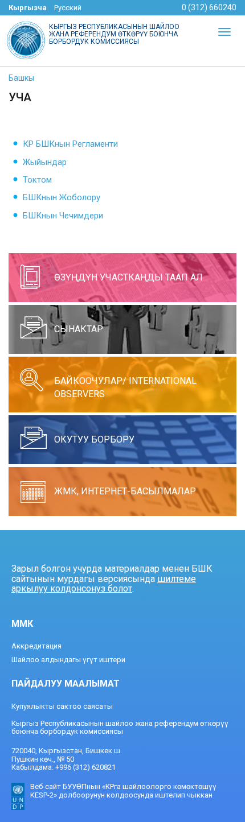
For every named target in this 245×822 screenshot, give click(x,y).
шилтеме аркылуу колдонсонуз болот (103, 583)
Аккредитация (36, 646)
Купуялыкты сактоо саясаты (62, 706)
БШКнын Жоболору (61, 197)
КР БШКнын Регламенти (70, 144)
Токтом (37, 180)
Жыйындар (45, 162)
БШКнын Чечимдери (63, 215)
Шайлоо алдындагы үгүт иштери (68, 659)
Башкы (21, 77)
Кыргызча (28, 7)
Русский (67, 7)
